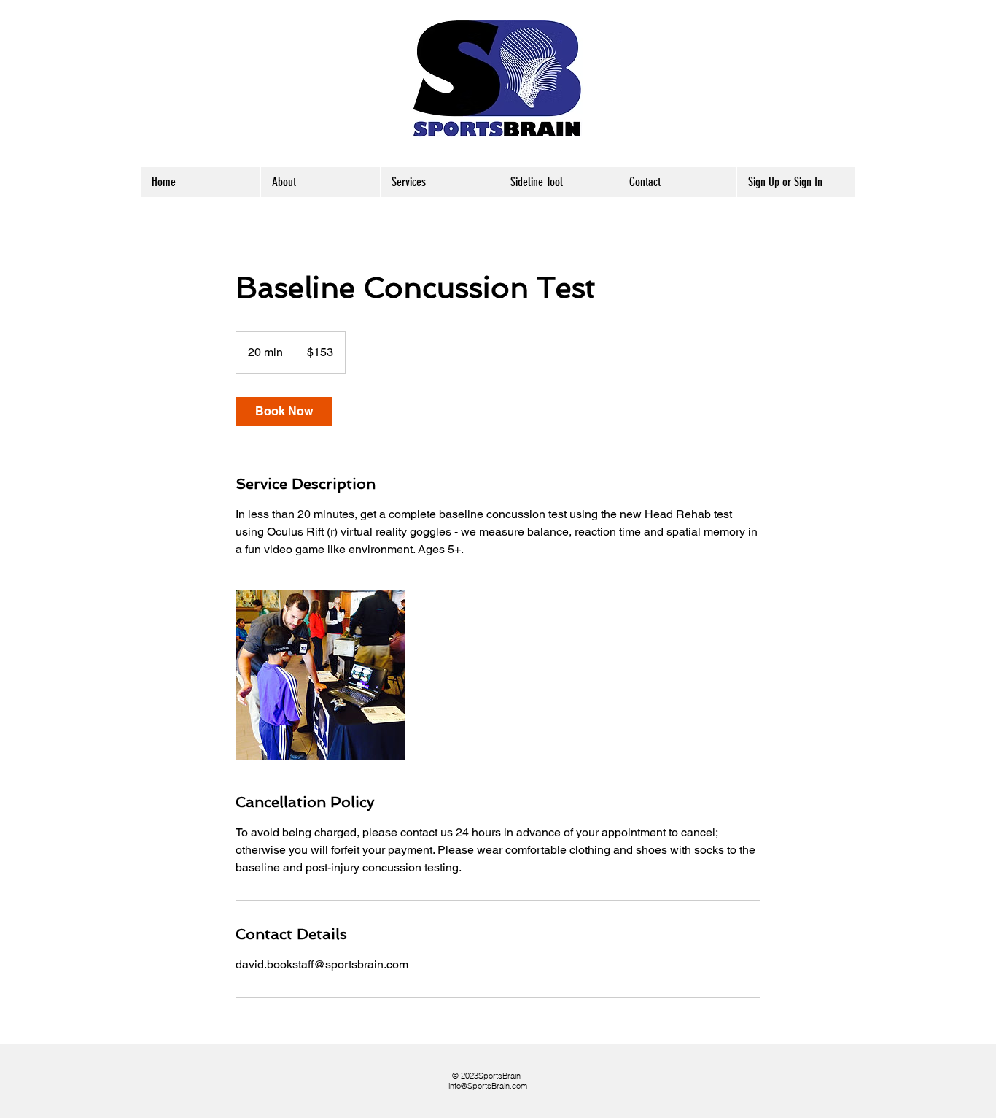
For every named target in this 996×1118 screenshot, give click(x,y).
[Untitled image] (320, 675)
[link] (284, 411)
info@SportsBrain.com (487, 1086)
